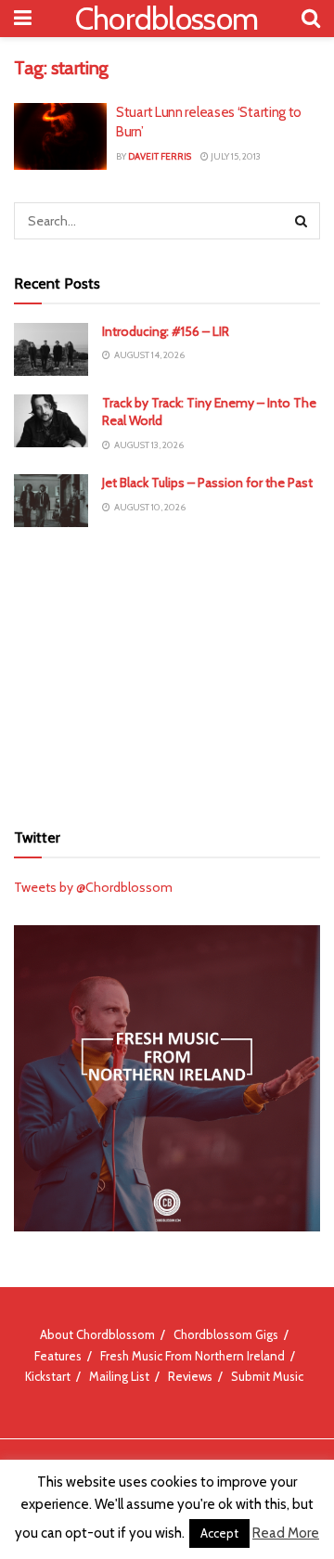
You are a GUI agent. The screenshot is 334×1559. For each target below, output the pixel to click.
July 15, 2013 (235, 156)
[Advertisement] (167, 671)
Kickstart (48, 1376)
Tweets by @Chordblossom (93, 887)
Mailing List (119, 1376)
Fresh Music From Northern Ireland (192, 1355)
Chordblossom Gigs (225, 1334)
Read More (285, 1533)
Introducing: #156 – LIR (165, 331)
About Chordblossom (97, 1334)
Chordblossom (167, 18)
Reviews (190, 1376)
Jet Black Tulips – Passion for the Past (207, 482)
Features (58, 1355)
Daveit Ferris (159, 156)
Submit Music (267, 1376)
